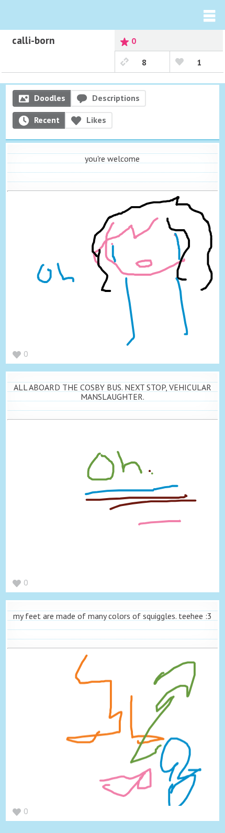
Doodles (49, 98)
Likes (96, 120)
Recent (47, 120)
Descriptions (116, 98)
